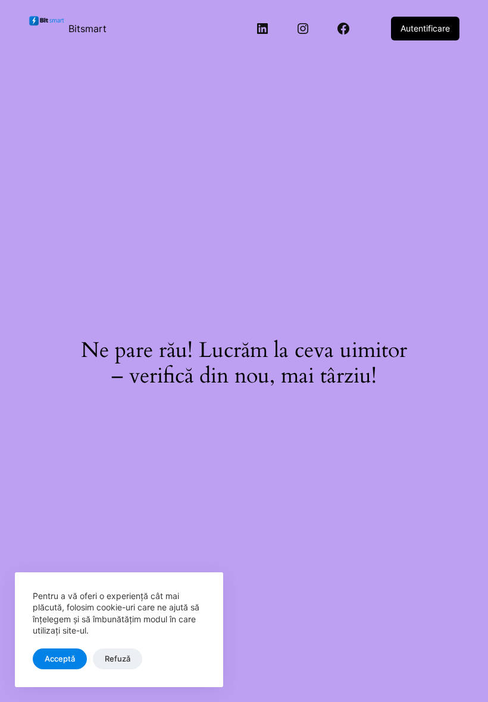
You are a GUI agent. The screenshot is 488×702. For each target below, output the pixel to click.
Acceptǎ (60, 658)
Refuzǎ (117, 658)
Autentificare (425, 28)
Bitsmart (87, 29)
